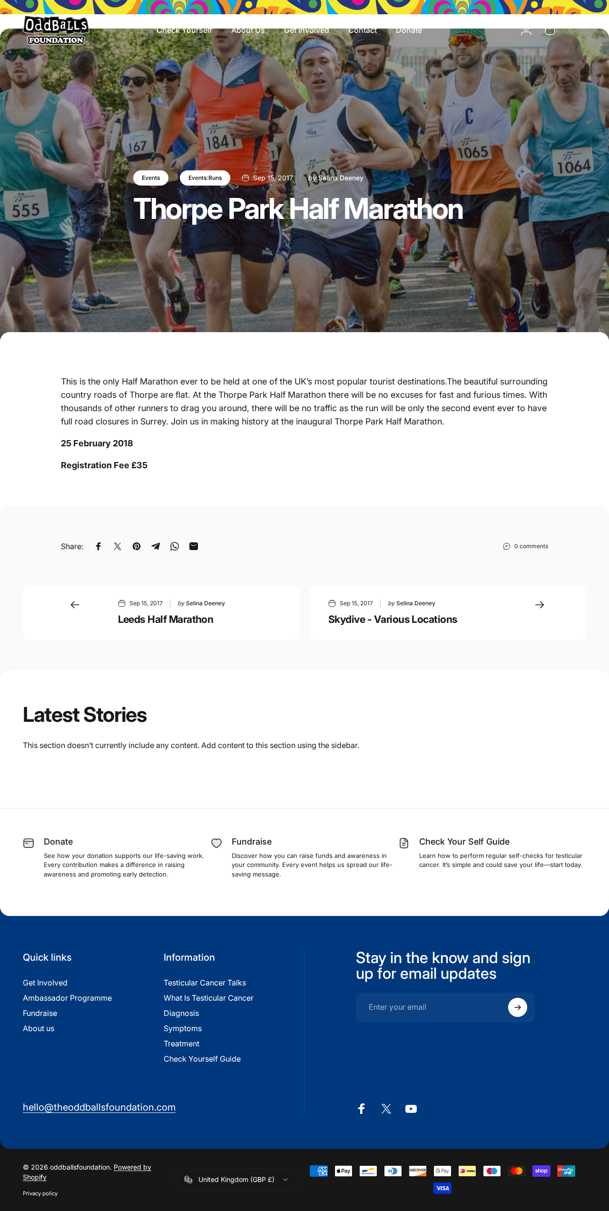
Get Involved (45, 982)
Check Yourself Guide (202, 1058)
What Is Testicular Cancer (209, 998)
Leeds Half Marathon (166, 619)
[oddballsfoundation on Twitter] (386, 1108)
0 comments (531, 546)
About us (38, 1028)
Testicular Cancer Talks (205, 982)
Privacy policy (40, 1193)
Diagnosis (181, 1013)
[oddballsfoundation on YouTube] (411, 1108)
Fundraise (40, 1013)
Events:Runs (205, 177)
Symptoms (183, 1028)
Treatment (181, 1043)
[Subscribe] (517, 1007)
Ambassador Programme (67, 998)
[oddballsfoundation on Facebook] (361, 1108)
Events (151, 177)
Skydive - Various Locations (393, 619)
